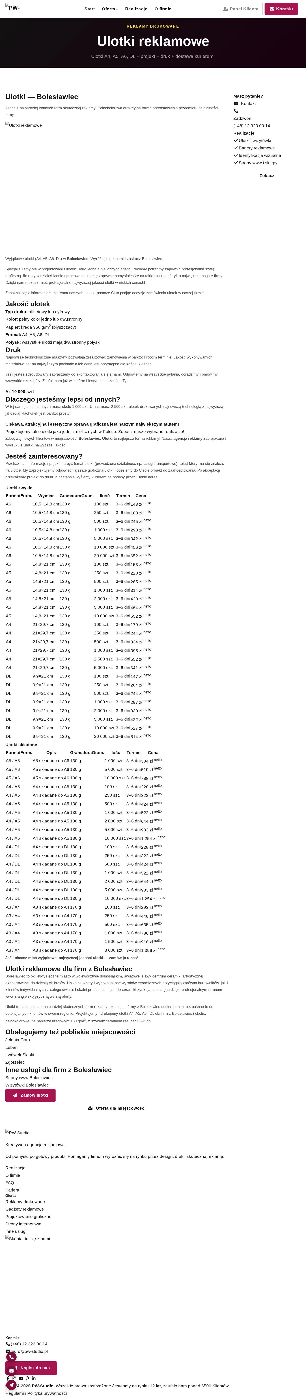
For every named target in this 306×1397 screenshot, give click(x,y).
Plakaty (123, 39)
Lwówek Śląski (19, 1054)
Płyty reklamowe (174, 83)
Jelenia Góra (17, 1039)
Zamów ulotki (33, 1095)
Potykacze (174, 97)
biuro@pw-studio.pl (29, 1351)
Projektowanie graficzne (28, 1216)
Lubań (11, 1047)
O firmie (163, 9)
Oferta (108, 9)
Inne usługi (15, 1231)
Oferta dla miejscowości (120, 1108)
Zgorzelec (15, 1062)
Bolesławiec (152, 259)
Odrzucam (279, 1386)
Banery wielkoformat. (174, 40)
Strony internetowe (23, 1224)
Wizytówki (123, 26)
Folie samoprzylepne (123, 83)
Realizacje (136, 9)
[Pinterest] (27, 1378)
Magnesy (123, 97)
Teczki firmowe (174, 69)
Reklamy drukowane (25, 1201)
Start (89, 9)
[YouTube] (21, 1378)
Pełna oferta (65, 97)
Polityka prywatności (47, 1393)
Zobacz (267, 175)
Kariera (12, 1190)
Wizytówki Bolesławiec (27, 1085)
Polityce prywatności (248, 1366)
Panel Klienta (244, 9)
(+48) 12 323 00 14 (251, 125)
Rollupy (123, 69)
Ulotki (174, 26)
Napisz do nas (34, 1368)
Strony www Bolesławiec (29, 1077)
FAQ (9, 1182)
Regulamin (15, 1393)
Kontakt (284, 9)
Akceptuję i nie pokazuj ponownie (264, 1377)
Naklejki (174, 56)
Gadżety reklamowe (24, 1209)
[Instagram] (14, 1378)
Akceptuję (246, 1386)
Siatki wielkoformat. (123, 56)
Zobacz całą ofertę (230, 98)
